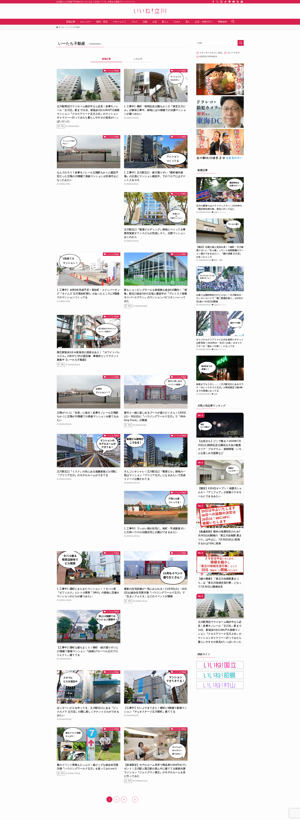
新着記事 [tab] (106, 59)
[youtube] (234, 1)
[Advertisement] (88, 219)
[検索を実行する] (241, 43)
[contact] (242, 1)
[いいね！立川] (150, 11)
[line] (230, 1)
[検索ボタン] (232, 22)
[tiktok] (225, 1)
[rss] (238, 1)
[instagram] (221, 1)
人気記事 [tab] (138, 59)
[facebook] (213, 1)
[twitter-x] (217, 1)
